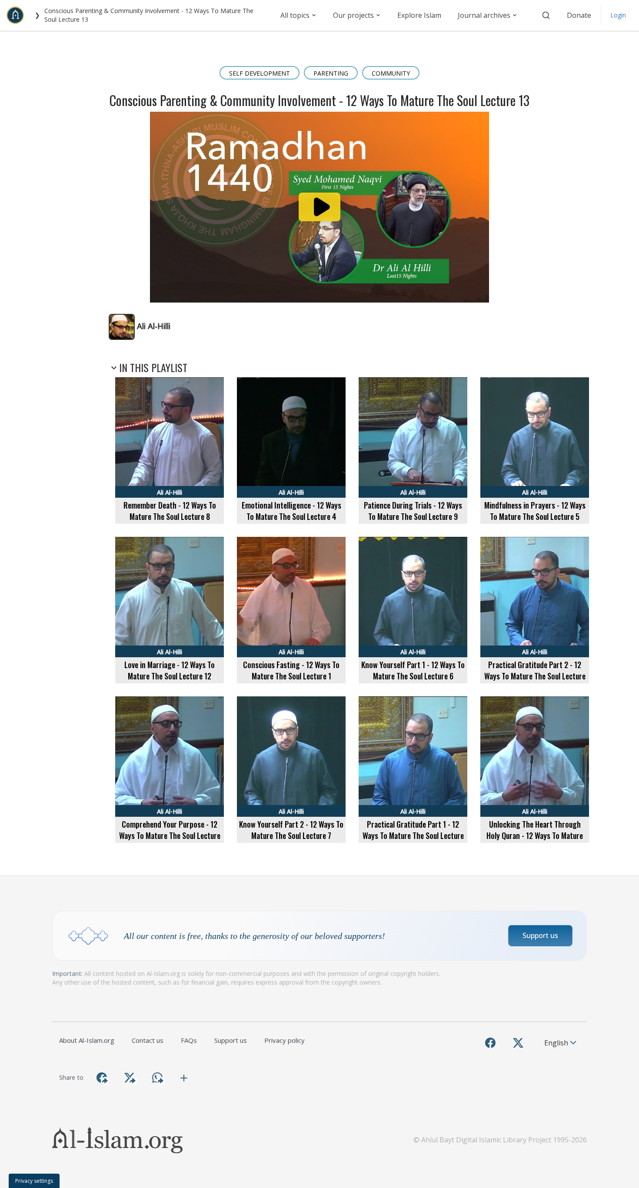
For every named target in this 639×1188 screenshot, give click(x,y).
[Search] (546, 15)
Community (391, 73)
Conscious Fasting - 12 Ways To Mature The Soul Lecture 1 (291, 670)
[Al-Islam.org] (18, 15)
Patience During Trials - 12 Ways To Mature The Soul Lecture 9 (413, 510)
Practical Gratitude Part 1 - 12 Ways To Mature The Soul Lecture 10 (413, 835)
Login (618, 15)
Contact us (147, 1040)
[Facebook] (490, 1043)
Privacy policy (284, 1040)
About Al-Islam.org (86, 1040)
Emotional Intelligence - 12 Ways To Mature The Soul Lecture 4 (291, 510)
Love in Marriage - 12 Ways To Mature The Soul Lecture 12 (169, 670)
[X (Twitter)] (518, 1043)
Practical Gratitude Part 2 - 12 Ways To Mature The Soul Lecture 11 (535, 675)
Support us (540, 935)
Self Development (259, 73)
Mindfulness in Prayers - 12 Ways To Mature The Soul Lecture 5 (535, 510)
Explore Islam (419, 15)
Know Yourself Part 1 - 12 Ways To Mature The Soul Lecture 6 (413, 670)
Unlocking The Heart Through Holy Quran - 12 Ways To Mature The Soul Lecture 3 (534, 835)
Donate (579, 15)
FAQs (189, 1040)
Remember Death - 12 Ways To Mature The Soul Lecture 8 (169, 510)
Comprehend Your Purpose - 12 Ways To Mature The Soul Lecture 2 (169, 835)
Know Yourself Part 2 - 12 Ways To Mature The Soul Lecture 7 (291, 830)
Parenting (330, 73)
